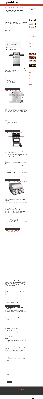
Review (29, 82)
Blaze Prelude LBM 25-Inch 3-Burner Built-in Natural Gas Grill (16, 181)
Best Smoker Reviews (21, 2)
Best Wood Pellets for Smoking (32, 36)
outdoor (14, 291)
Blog (29, 75)
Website (8, 378)
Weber (18, 221)
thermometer (16, 114)
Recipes (29, 81)
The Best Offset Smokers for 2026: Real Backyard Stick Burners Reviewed (32, 39)
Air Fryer (30, 72)
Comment (8, 360)
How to (29, 78)
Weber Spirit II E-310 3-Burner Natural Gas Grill (13, 132)
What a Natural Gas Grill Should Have (10, 47)
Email (8, 374)
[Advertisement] (16, 17)
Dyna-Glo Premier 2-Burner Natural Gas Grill (12, 43)
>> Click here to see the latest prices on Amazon (13, 180)
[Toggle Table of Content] (19, 41)
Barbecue (6, 109)
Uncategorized (30, 84)
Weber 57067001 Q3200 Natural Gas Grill (11, 46)
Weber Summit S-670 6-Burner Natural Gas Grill (12, 44)
